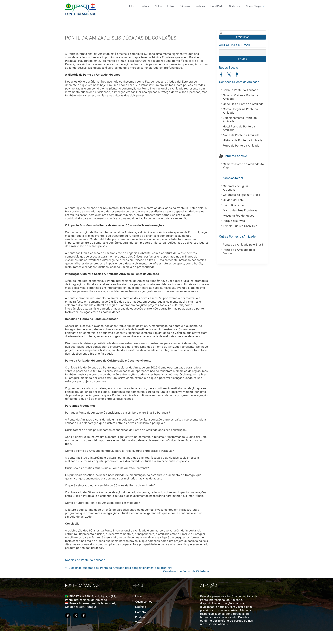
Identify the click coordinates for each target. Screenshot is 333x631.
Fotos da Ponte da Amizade (241, 145)
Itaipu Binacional (233, 205)
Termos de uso (145, 622)
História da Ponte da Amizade (242, 140)
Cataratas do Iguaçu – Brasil (241, 194)
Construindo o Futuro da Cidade (186, 571)
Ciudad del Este (233, 200)
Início (132, 6)
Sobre (158, 6)
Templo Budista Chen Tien (240, 226)
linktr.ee (237, 74)
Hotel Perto (217, 6)
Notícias (200, 6)
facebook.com (221, 74)
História (145, 6)
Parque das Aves (234, 220)
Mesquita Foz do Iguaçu (238, 215)
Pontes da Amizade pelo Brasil (243, 244)
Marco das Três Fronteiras (240, 210)
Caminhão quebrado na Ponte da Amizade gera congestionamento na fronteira (118, 567)
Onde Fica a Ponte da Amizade (243, 104)
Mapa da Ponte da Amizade (241, 135)
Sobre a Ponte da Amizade (240, 90)
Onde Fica (234, 6)
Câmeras (185, 6)
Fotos (170, 6)
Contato (140, 612)
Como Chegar (254, 6)
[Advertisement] (137, 152)
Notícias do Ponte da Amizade (85, 560)
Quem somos (143, 601)
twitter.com (229, 74)
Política (140, 617)
